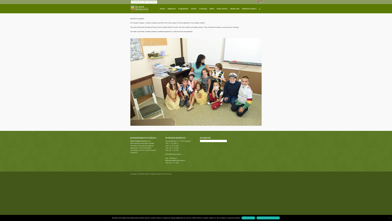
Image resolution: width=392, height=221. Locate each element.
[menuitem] (162, 8)
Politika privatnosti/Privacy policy (268, 218)
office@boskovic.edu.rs (173, 154)
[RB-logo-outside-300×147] (139, 8)
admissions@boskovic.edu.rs (175, 160)
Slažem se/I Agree (248, 218)
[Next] (257, 82)
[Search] (260, 8)
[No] (389, 218)
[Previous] (135, 82)
